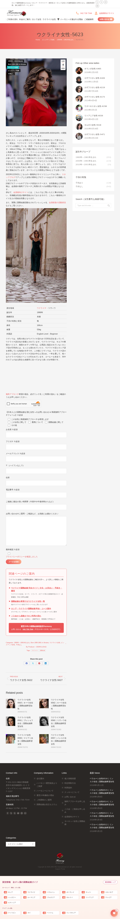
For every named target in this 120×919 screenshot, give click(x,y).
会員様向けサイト (106, 13)
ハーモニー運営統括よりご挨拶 (47, 784)
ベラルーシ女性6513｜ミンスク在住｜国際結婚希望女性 (102, 814)
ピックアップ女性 (13, 70)
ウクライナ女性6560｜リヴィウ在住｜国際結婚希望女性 (58, 721)
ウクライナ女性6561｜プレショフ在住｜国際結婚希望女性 (25, 721)
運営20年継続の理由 (45, 795)
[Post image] (10, 703)
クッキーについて (71, 792)
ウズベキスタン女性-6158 (95, 106)
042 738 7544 (86, 13)
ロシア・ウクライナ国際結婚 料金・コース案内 (31, 609)
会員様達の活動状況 (57, 203)
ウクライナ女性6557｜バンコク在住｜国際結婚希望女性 (58, 739)
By (30, 647)
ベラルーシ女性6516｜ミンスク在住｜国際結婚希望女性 (102, 780)
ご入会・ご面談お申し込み (74, 810)
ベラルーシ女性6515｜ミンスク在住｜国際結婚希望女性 (102, 791)
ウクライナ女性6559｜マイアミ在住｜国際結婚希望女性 (25, 739)
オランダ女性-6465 (92, 68)
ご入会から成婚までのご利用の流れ (26, 616)
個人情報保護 (70, 778)
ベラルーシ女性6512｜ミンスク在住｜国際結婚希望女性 (102, 826)
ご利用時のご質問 (44, 800)
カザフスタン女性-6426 (94, 78)
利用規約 (68, 787)
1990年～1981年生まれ (15, 61)
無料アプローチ (12, 394)
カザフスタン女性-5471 (94, 134)
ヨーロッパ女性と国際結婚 (74, 822)
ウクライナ (41, 308)
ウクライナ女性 (13, 67)
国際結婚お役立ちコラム (47, 804)
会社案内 (40, 778)
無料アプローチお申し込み (74, 803)
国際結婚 (42, 650)
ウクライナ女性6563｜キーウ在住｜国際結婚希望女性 (25, 704)
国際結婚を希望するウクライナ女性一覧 (28, 601)
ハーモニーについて (45, 791)
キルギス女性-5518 (92, 125)
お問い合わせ (70, 797)
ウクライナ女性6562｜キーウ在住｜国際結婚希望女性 (58, 704)
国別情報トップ (110, 882)
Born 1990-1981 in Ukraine (17, 64)
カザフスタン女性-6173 (94, 97)
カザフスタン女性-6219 (94, 87)
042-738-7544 (28, 629)
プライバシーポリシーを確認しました (22, 557)
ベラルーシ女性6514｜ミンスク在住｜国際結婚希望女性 (102, 803)
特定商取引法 (70, 783)
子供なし (11, 74)
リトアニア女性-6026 (93, 115)
